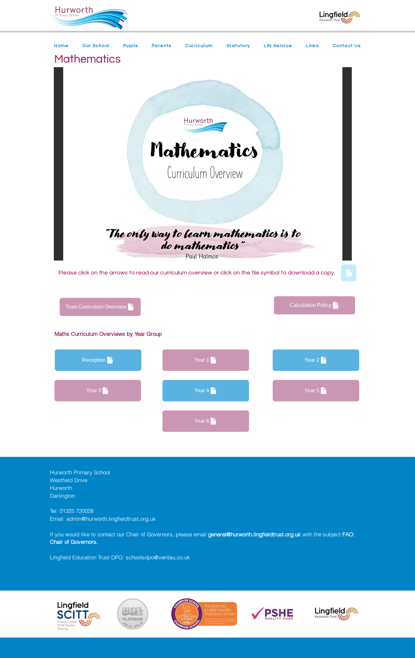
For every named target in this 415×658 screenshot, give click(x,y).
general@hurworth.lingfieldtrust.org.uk (254, 534)
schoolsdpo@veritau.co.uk (158, 557)
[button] (96, 46)
